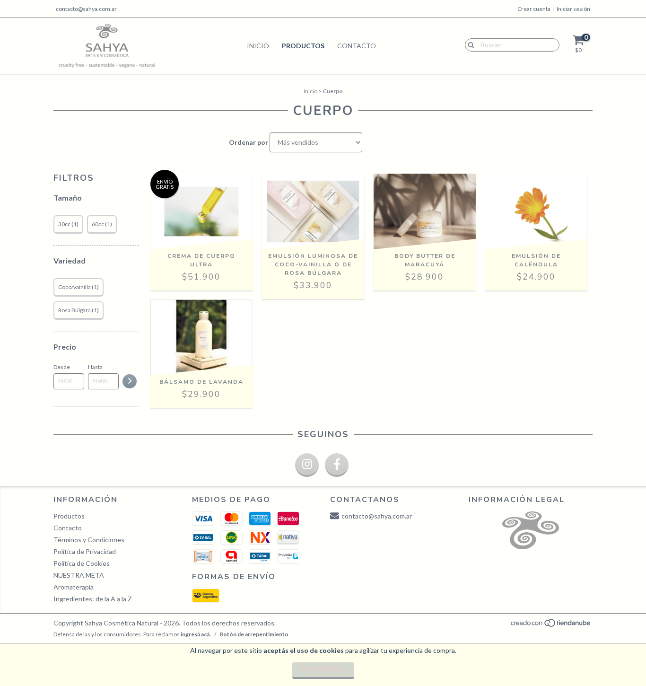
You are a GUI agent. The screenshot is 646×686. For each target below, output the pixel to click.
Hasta (95, 366)
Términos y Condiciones (88, 540)
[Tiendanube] (551, 625)
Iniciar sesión (573, 8)
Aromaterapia (73, 587)
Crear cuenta (533, 8)
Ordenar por (248, 142)
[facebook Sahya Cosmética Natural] (337, 465)
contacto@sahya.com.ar (86, 8)
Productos (303, 46)
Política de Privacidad (84, 551)
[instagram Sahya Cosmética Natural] (307, 465)
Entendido (323, 669)
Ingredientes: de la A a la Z (92, 599)
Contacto (356, 46)
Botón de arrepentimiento (253, 634)
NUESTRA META (78, 575)
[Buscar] (469, 44)
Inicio (258, 46)
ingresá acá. (196, 634)
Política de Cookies (81, 563)
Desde (61, 366)
